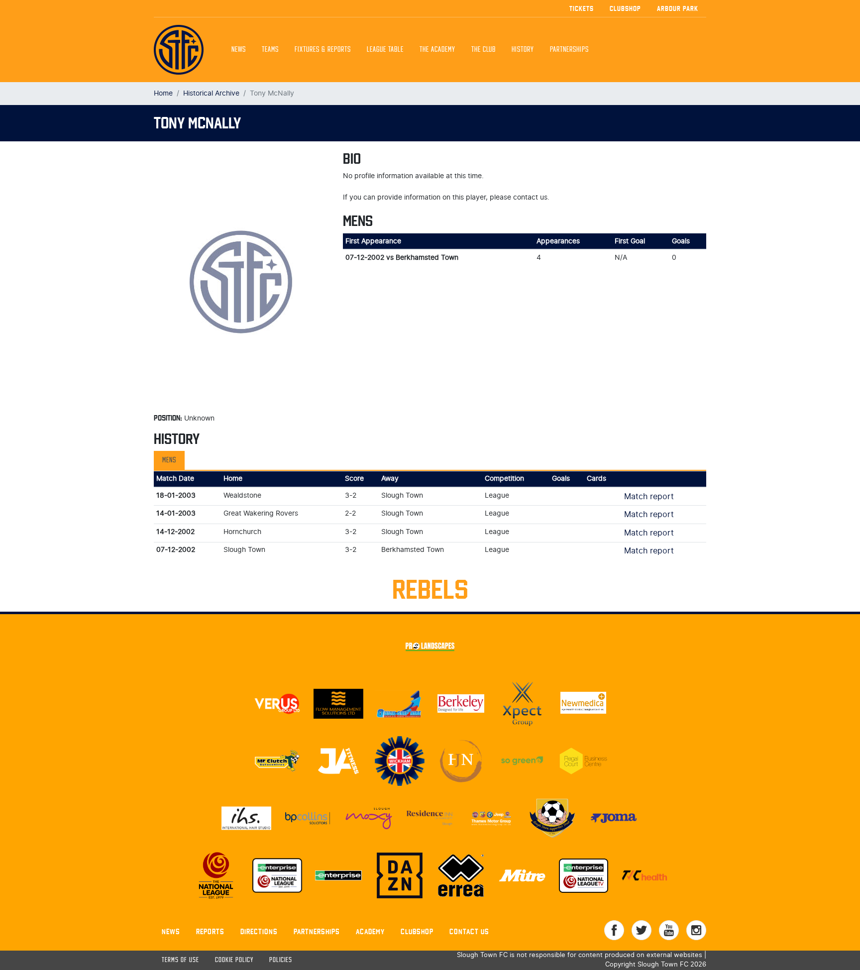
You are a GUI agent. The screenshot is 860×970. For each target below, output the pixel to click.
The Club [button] (483, 49)
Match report (649, 497)
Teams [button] (270, 49)
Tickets (581, 8)
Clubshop (625, 8)
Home (163, 93)
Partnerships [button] (569, 49)
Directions (259, 931)
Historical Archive (211, 93)
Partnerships (317, 931)
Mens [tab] (169, 460)
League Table (385, 49)
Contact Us (469, 931)
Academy (370, 931)
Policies (280, 960)
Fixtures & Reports (323, 49)
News (238, 49)
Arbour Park (677, 8)
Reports (210, 931)
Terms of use (180, 960)
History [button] (523, 49)
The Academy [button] (437, 49)
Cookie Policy (234, 960)
